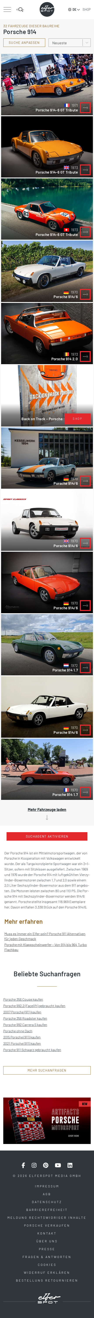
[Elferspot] (47, 9)
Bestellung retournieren (47, 1280)
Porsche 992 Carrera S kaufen (25, 1025)
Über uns (47, 1241)
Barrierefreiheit (47, 1210)
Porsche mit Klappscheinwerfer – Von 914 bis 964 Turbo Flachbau (45, 947)
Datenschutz (47, 1202)
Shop (87, 9)
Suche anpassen (24, 42)
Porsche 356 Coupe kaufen (23, 999)
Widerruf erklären (47, 1272)
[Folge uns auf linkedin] (70, 1165)
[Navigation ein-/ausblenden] (7, 9)
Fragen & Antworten (47, 1257)
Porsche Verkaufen (47, 1225)
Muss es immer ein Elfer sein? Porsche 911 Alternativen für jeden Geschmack (44, 936)
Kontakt (47, 1233)
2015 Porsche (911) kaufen (22, 1037)
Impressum (47, 1186)
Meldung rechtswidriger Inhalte (47, 1217)
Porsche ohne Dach (17, 1031)
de (74, 9)
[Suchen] (20, 9)
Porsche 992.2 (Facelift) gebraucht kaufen (34, 1006)
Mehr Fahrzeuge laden (47, 809)
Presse (47, 1249)
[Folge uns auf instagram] (34, 1165)
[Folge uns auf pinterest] (46, 1165)
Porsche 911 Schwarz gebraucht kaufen (32, 1050)
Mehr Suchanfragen (47, 1070)
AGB (47, 1194)
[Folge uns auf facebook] (23, 1165)
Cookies (47, 1265)
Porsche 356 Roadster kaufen (25, 1018)
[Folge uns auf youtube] (58, 1165)
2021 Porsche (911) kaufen (22, 1043)
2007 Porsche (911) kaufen (22, 1012)
